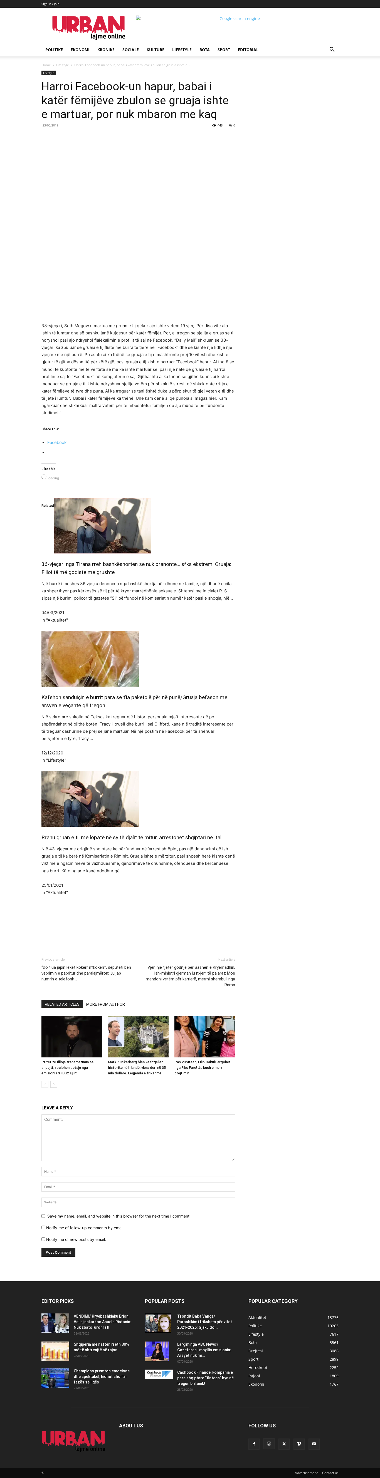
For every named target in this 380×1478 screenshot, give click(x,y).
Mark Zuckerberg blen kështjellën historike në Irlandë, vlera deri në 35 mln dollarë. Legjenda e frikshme (137, 1067)
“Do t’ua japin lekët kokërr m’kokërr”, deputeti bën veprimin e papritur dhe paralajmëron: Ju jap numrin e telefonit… (86, 973)
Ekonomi (80, 49)
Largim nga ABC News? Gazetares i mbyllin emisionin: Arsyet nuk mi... (204, 1350)
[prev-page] (44, 1084)
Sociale (130, 49)
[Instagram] (269, 1443)
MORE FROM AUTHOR (105, 1004)
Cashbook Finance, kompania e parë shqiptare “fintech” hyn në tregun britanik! (205, 1378)
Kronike (106, 49)
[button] (332, 50)
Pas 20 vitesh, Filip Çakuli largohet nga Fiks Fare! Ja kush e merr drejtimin (202, 1067)
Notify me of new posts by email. (76, 1239)
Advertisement (306, 1472)
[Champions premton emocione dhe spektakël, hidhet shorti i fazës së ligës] (55, 1378)
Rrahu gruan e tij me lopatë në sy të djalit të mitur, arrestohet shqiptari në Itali (132, 837)
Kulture (155, 49)
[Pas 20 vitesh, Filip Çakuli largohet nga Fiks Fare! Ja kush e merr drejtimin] (204, 1036)
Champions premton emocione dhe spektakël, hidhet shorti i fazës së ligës (102, 1376)
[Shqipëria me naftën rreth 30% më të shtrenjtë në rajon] (55, 1351)
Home (46, 65)
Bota (204, 49)
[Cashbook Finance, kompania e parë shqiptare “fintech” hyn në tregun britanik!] (159, 1374)
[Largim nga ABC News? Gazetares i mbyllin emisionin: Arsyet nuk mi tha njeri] (157, 1351)
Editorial (248, 49)
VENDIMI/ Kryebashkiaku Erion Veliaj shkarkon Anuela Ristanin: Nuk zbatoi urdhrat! (102, 1322)
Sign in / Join (50, 4)
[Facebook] (79, 137)
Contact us (330, 1472)
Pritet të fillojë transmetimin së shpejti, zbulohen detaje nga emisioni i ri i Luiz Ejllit (67, 1067)
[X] (92, 137)
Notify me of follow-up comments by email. (85, 1227)
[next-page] (53, 1084)
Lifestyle (182, 49)
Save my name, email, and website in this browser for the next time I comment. (119, 1216)
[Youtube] (314, 1444)
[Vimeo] (299, 1444)
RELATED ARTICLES (62, 1004)
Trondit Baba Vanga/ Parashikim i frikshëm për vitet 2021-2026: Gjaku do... (204, 1322)
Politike (54, 49)
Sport (224, 49)
